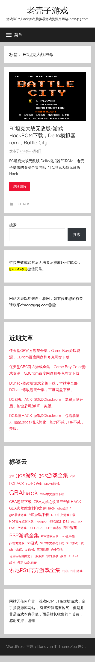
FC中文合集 (34, 483)
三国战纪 (43, 549)
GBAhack (23, 493)
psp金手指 (68, 536)
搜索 (13, 225)
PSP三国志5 (53, 528)
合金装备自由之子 (21, 556)
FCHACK (23, 204)
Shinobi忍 (16, 549)
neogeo (41, 521)
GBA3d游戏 (52, 483)
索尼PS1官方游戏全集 (34, 570)
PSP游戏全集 (24, 535)
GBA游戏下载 (20, 502)
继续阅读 (20, 186)
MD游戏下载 (39, 515)
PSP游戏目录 (50, 536)
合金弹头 (57, 549)
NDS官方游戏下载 (21, 521)
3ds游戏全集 (53, 475)
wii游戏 (30, 549)
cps (72, 476)
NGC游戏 (55, 521)
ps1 (66, 521)
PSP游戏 (70, 527)
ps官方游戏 (16, 543)
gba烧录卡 (64, 508)
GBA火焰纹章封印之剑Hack (32, 508)
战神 (12, 562)
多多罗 (39, 556)
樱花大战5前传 (27, 562)
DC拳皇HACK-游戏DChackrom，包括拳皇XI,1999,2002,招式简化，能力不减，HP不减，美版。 (46, 422)
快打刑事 (52, 556)
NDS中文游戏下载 (63, 515)
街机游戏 (77, 571)
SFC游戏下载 (75, 543)
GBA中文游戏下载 (52, 494)
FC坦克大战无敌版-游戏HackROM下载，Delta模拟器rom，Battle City (42, 135)
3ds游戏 (26, 475)
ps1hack (76, 521)
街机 (65, 571)
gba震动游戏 (18, 515)
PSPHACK (35, 528)
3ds (11, 476)
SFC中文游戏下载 (52, 543)
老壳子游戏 (47, 10)
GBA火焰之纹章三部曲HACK (57, 502)
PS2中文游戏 (18, 528)
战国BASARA (69, 556)
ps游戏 (32, 543)
